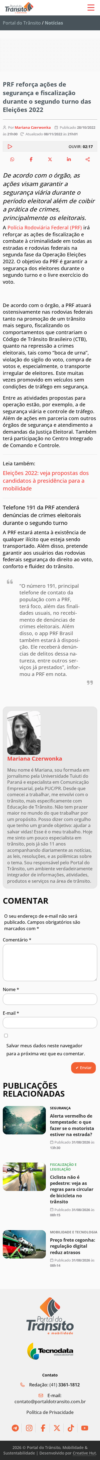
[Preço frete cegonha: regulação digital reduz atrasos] (24, 1244)
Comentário (17, 940)
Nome (11, 989)
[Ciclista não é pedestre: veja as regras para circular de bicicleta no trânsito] (24, 1177)
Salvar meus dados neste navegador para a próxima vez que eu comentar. (45, 1050)
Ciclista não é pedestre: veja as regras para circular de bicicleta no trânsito (71, 1189)
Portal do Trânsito (22, 23)
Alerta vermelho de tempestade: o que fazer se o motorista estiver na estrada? (72, 1125)
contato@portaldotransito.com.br (50, 1402)
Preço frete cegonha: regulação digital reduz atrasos (72, 1246)
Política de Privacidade (50, 1412)
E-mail (11, 1013)
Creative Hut (84, 1453)
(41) (64, 1385)
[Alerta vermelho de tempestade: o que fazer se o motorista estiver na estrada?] (24, 1120)
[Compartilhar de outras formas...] (88, 159)
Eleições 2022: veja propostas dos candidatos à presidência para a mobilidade (46, 480)
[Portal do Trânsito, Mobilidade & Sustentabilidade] (50, 1316)
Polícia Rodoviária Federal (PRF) (45, 227)
